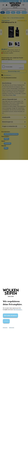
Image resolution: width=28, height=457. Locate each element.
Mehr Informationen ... (18, 309)
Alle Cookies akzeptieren (10, 315)
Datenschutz (11, 327)
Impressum (5, 327)
